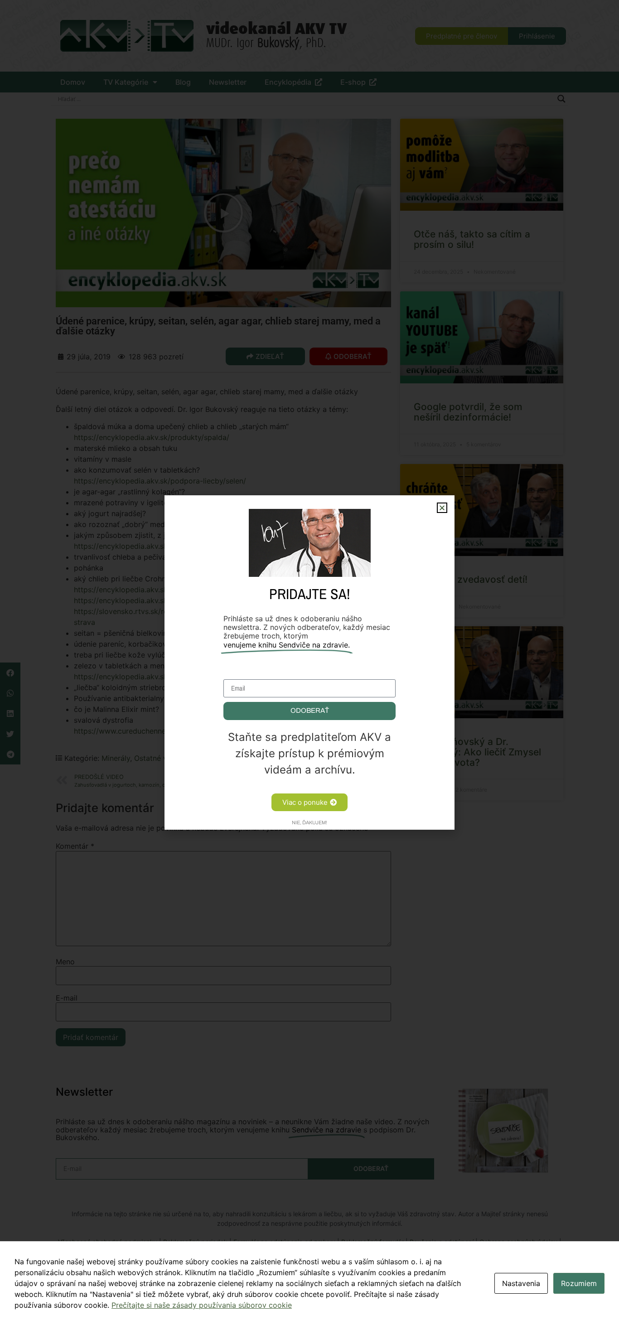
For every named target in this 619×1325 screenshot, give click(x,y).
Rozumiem (579, 1283)
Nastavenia (521, 1283)
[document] (309, 662)
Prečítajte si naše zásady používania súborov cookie (201, 1305)
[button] (442, 507)
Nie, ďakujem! (309, 822)
